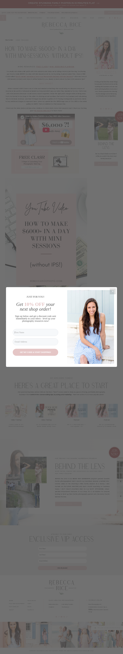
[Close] (113, 291)
